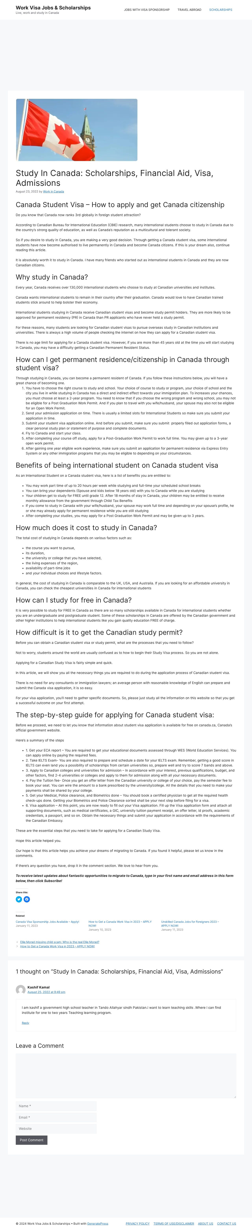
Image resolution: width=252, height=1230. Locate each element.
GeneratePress (97, 1223)
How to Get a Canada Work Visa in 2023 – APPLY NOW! (57, 946)
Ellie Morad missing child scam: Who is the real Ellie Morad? (59, 942)
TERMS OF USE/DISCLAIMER (174, 1223)
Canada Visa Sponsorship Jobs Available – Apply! (47, 921)
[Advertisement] (126, 51)
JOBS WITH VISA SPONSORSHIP (147, 10)
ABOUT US (205, 1223)
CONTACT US (226, 1223)
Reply (25, 1023)
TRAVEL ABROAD (189, 10)
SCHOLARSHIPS (220, 10)
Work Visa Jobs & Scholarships (53, 8)
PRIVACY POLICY (138, 1223)
